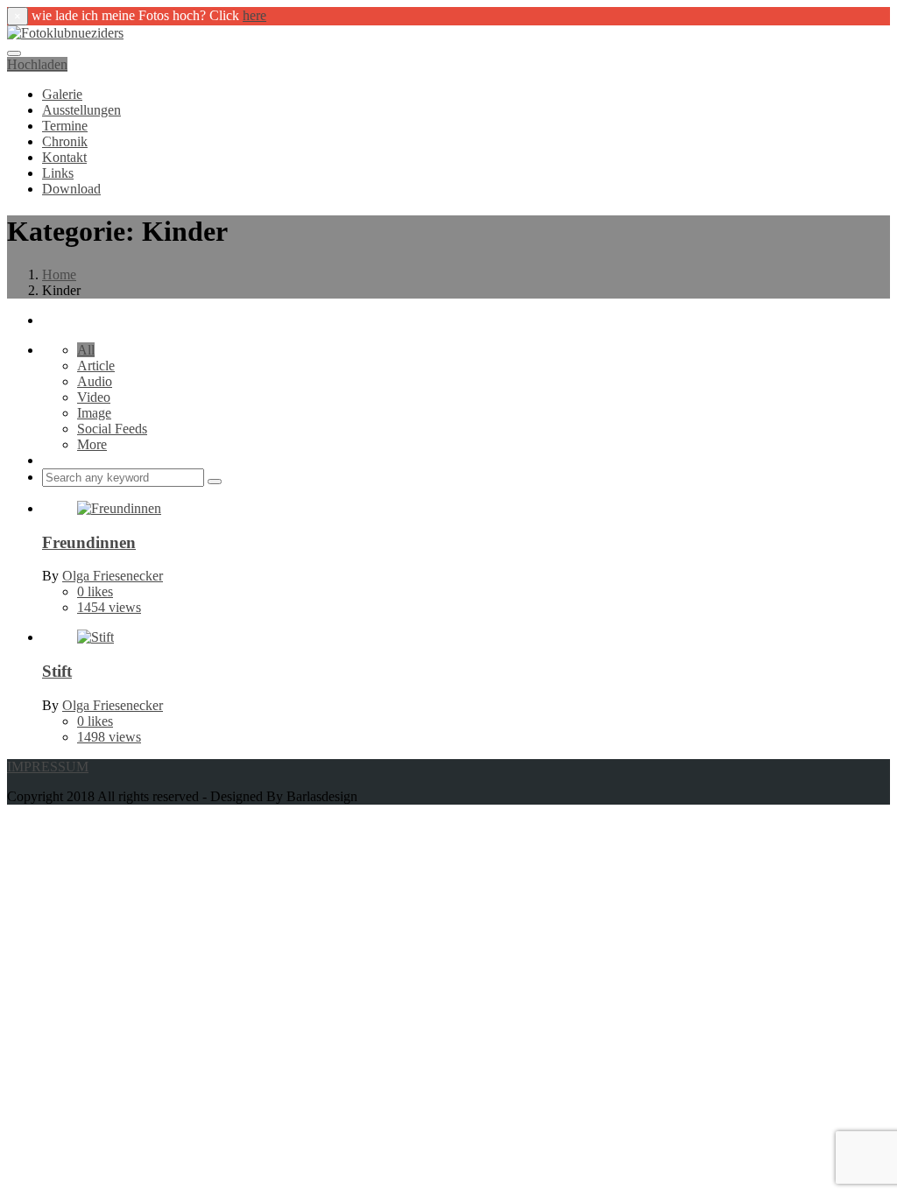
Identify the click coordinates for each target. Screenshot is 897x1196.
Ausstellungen (81, 109)
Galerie (62, 94)
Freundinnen (89, 542)
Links (58, 172)
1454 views (109, 607)
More (92, 444)
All (86, 349)
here (254, 15)
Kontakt (64, 157)
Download (71, 188)
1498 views (109, 736)
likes (95, 591)
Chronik (65, 141)
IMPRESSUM (47, 766)
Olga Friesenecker (112, 575)
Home (59, 274)
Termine (65, 125)
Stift (57, 671)
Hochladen (37, 64)
